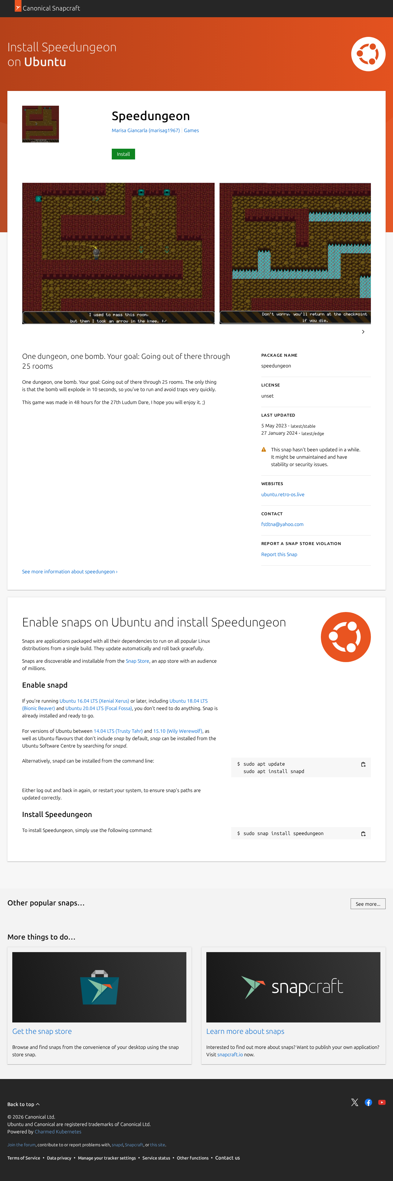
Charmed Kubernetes (58, 1131)
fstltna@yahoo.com (282, 524)
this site (157, 1144)
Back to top (21, 1104)
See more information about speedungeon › (70, 571)
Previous (346, 331)
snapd (117, 1144)
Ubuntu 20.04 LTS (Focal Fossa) (98, 708)
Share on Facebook (368, 1102)
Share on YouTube (382, 1102)
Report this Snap (279, 554)
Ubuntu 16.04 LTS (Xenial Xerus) (94, 701)
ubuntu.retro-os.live (283, 494)
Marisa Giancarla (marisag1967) (146, 130)
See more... (368, 904)
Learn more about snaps (245, 1031)
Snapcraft (134, 1144)
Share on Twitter (355, 1102)
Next (363, 331)
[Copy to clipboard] (363, 764)
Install (123, 154)
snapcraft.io (230, 1054)
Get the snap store (42, 1031)
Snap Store (137, 661)
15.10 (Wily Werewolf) (177, 731)
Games (191, 130)
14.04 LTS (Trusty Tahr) (118, 731)
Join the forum (21, 1144)
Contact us (227, 1157)
